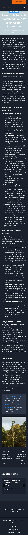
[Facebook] (12, 526)
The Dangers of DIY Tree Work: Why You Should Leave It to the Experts (21, 457)
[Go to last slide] (4, 485)
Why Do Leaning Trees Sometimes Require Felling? (12, 482)
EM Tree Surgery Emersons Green (14, 30)
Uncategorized (14, 11)
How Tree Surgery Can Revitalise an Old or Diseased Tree (7, 457)
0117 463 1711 (19, 2)
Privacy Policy (14, 530)
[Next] (24, 485)
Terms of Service (14, 533)
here (9, 398)
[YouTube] (15, 526)
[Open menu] (24, 7)
